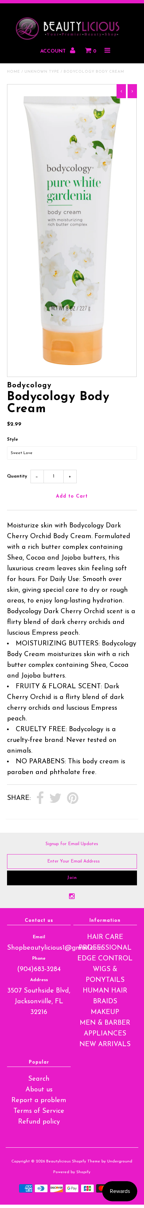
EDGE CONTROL (105, 958)
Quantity (17, 476)
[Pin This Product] (72, 798)
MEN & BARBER (105, 1023)
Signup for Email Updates (72, 844)
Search (39, 1079)
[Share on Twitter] (55, 798)
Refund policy (39, 1122)
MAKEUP (105, 1012)
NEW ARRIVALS (105, 1044)
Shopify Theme (86, 1161)
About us (39, 1089)
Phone (39, 958)
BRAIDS (105, 1001)
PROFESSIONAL (105, 948)
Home (13, 72)
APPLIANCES (105, 1033)
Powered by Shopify (71, 1172)
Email (39, 937)
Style (12, 439)
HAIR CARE (105, 937)
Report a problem (38, 1100)
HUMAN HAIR (105, 991)
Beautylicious (58, 1161)
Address (39, 980)
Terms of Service (38, 1111)
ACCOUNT (53, 51)
